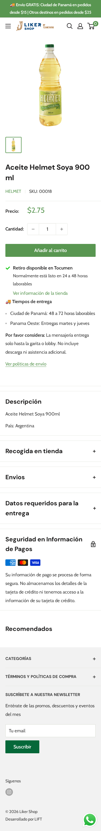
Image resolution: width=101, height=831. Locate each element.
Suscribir (22, 747)
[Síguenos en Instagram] (9, 792)
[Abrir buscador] (70, 26)
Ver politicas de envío (25, 364)
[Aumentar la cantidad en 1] (61, 229)
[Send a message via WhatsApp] (89, 819)
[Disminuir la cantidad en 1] (33, 229)
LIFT (38, 819)
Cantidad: (14, 229)
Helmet (13, 191)
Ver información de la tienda (40, 293)
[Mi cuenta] (80, 26)
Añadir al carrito (50, 250)
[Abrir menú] (8, 26)
